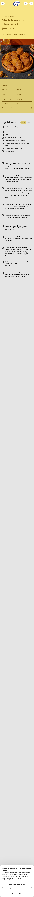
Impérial (23, 122)
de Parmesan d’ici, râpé (19, 135)
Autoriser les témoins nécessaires (17, 889)
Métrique (29, 122)
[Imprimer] (31, 108)
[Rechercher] (31, 3)
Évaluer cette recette (20, 34)
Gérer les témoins (17, 893)
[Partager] (28, 108)
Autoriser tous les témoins (17, 884)
